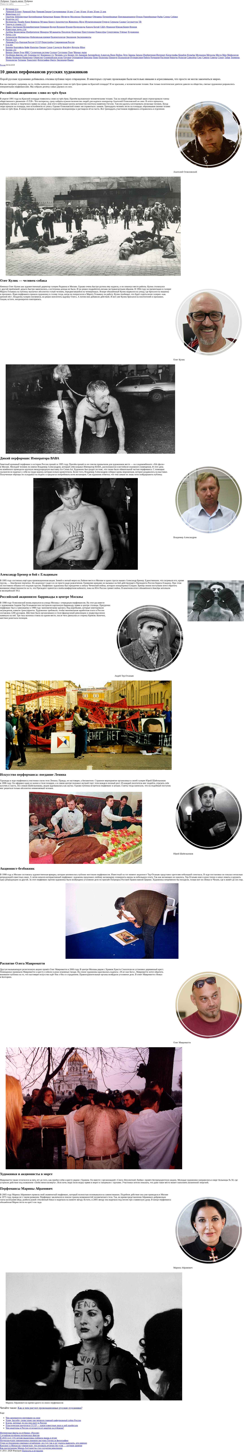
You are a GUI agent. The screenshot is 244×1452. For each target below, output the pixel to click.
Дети (125, 55)
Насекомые (86, 16)
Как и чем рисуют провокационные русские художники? (50, 1407)
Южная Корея (122, 27)
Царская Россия (26, 42)
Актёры (9, 32)
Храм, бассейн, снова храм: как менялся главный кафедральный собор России (43, 1420)
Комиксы (35, 22)
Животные (13, 14)
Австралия (17, 27)
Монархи (44, 32)
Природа (113, 57)
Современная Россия (64, 42)
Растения (164, 57)
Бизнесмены (20, 32)
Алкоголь (105, 55)
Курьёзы (191, 55)
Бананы (9, 47)
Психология (123, 57)
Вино (113, 55)
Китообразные (36, 16)
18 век (83, 11)
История (12, 9)
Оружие (67, 57)
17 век (77, 11)
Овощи (42, 47)
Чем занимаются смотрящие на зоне (23, 1418)
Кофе (26, 47)
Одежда (105, 22)
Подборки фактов (16, 55)
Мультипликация (93, 22)
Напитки (34, 47)
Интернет (160, 55)
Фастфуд (67, 47)
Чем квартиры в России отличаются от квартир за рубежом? (35, 1428)
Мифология (232, 55)
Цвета (53, 60)
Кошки (57, 16)
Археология (11, 37)
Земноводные (21, 16)
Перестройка (47, 42)
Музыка (44, 22)
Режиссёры (100, 32)
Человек (61, 55)
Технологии (11, 60)
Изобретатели (32, 32)
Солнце (53, 52)
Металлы (210, 55)
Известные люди (16, 29)
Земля (16, 52)
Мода (81, 22)
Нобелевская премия (40, 37)
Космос (11, 50)
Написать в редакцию (32, 1450)
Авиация (83, 55)
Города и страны (16, 24)
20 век (96, 11)
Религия (182, 57)
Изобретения (149, 55)
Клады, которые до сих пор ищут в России (26, 1423)
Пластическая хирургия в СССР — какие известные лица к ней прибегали (42, 1425)
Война (119, 55)
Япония (133, 27)
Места (219, 55)
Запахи (139, 55)
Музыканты (55, 32)
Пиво (95, 57)
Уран (70, 52)
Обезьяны (97, 16)
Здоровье (34, 55)
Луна (21, 52)
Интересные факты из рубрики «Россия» (19, 1433)
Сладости (57, 47)
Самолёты (192, 57)
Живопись (73, 22)
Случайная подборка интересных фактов (20, 1435)
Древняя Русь (12, 42)
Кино (27, 22)
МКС (27, 52)
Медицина (201, 55)
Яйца (82, 47)
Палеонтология (58, 37)
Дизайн (20, 22)
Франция (110, 27)
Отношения (77, 57)
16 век (70, 11)
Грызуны (10, 16)
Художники (133, 32)
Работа (146, 57)
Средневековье (59, 11)
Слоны (166, 16)
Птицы (139, 16)
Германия (44, 27)
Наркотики (27, 57)
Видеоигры (11, 22)
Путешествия (136, 57)
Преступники (88, 32)
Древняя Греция (43, 11)
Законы (131, 55)
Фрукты (75, 47)
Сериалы (114, 22)
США (103, 27)
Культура (12, 19)
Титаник (22, 60)
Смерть (205, 57)
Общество (38, 57)
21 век (103, 11)
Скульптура (132, 22)
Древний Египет (14, 11)
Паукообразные (110, 16)
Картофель (19, 47)
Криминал (47, 55)
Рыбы (160, 16)
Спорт (221, 57)
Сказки (122, 22)
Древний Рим (28, 11)
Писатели (66, 32)
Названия (17, 57)
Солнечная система (39, 52)
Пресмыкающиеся (126, 16)
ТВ (140, 22)
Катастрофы (172, 55)
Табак (227, 57)
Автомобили (94, 55)
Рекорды (174, 57)
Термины (235, 57)
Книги (51, 22)
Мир (224, 55)
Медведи (65, 16)
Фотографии (43, 60)
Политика (103, 57)
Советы (213, 57)
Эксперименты (84, 37)
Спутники (62, 52)
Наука (11, 34)
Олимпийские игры (53, 57)
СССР (38, 42)
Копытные (48, 16)
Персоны (88, 57)
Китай (96, 27)
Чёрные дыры (80, 52)
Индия (53, 27)
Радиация (155, 57)
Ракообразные (150, 16)
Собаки (174, 16)
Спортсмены (113, 32)
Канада (89, 27)
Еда (9, 45)
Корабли (182, 55)
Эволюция (71, 37)
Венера (9, 52)
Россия (11, 39)
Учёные (123, 32)
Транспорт (32, 60)
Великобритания (31, 27)
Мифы (9, 57)
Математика (24, 37)
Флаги (9, 27)
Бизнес (73, 55)
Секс (199, 57)
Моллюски (75, 16)
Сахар (49, 47)
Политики (76, 32)
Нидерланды (79, 27)
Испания (60, 27)
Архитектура (61, 22)
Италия (69, 27)
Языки (70, 60)
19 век (90, 11)
